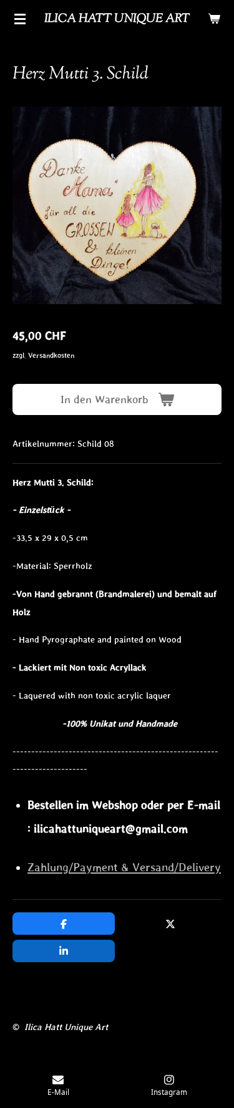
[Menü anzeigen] (20, 18)
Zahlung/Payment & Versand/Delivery (124, 867)
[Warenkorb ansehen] (214, 18)
